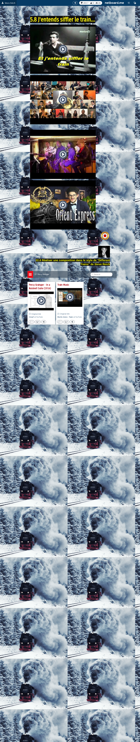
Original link (36, 314)
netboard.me (114, 3)
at (36, 317)
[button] (135, 3)
